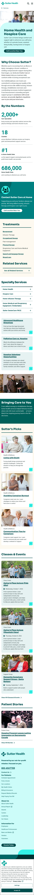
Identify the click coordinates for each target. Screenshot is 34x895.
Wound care (7, 257)
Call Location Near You (14, 51)
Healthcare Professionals (9, 829)
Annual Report (7, 807)
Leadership (4, 816)
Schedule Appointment (8, 778)
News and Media (7, 832)
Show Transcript (25, 396)
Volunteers (4, 838)
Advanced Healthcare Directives (13, 321)
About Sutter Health (7, 803)
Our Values (4, 819)
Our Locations (5, 784)
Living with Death (11, 458)
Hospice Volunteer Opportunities (11, 356)
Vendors (3, 835)
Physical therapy (9, 245)
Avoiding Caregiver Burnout (16, 496)
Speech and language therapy (13, 254)
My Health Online (6, 787)
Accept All (17, 890)
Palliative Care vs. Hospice (15, 339)
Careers (3, 813)
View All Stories (7, 743)
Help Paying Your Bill (7, 796)
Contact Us (5, 772)
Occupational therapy (10, 238)
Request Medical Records (9, 793)
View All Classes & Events (10, 697)
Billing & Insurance (7, 790)
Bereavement (7, 232)
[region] (17, 877)
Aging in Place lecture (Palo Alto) (15, 584)
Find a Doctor (5, 781)
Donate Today (9, 845)
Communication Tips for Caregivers (14, 532)
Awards (3, 810)
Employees (4, 826)
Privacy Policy (18, 881)
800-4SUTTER (8, 768)
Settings (17, 885)
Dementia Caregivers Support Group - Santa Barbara (13, 679)
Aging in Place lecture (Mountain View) (13, 631)
